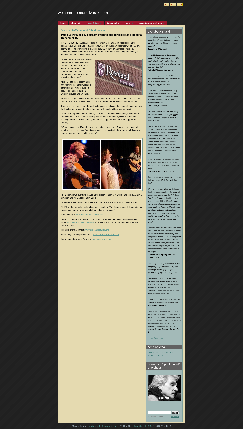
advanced (175, 417)
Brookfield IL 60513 (144, 426)
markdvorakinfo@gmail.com (102, 426)
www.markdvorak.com (101, 239)
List (166, 4)
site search (152, 417)
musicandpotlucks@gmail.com (80, 222)
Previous (173, 4)
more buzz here (156, 338)
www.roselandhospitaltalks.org (89, 215)
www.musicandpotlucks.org (96, 230)
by (160, 417)
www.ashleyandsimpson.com (106, 234)
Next (180, 4)
